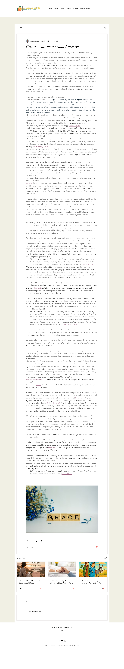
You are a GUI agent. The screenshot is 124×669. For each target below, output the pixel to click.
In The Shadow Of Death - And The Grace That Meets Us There (62, 582)
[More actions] (97, 41)
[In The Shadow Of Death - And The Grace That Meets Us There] (62, 569)
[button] (105, 27)
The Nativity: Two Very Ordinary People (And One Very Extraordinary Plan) (93, 582)
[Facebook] (59, 641)
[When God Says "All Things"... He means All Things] (31, 569)
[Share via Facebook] (27, 541)
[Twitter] (62, 641)
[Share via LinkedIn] (36, 541)
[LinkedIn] (65, 641)
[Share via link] (41, 541)
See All (106, 558)
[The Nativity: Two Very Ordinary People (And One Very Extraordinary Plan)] (93, 569)
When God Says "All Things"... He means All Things (30, 582)
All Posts (19, 28)
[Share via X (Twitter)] (32, 541)
